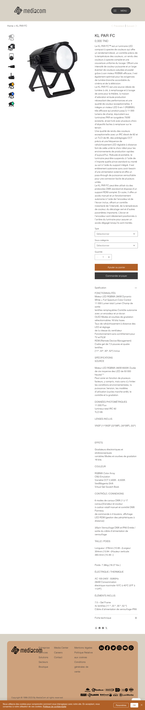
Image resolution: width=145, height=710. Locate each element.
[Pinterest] (103, 628)
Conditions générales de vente (81, 666)
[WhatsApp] (96, 628)
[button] (115, 11)
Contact (58, 657)
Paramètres (121, 705)
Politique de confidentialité (54, 706)
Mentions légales (83, 647)
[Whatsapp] (131, 647)
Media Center (61, 647)
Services (43, 652)
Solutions (43, 657)
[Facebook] (99, 628)
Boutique (43, 666)
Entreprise (44, 647)
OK (134, 705)
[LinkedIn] (101, 647)
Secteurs (43, 661)
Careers (58, 652)
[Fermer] (141, 705)
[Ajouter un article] (109, 257)
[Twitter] (106, 628)
